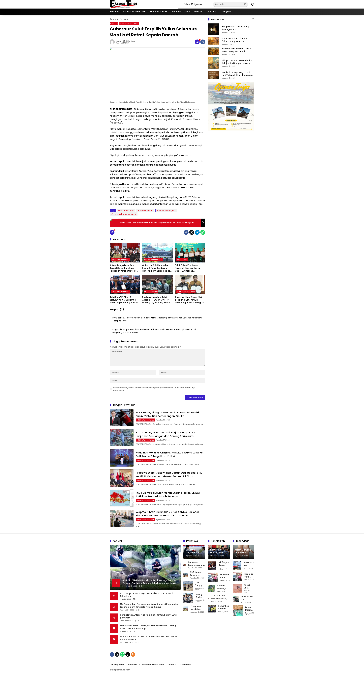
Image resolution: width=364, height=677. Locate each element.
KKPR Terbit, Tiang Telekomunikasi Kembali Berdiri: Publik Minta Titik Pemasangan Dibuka (167, 414)
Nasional (114, 23)
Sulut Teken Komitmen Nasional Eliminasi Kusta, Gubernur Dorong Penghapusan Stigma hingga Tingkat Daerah (190, 268)
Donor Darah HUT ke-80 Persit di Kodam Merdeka (249, 608)
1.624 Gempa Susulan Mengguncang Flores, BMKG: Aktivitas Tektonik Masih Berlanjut (168, 494)
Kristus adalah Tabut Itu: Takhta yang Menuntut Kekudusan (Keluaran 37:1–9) (237, 40)
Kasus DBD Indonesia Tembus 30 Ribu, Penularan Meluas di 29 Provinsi (249, 586)
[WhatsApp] (202, 232)
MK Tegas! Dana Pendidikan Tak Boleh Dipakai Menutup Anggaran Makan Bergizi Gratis (224, 563)
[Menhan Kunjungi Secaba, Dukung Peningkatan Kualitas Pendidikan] (211, 588)
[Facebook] (186, 232)
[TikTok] (127, 654)
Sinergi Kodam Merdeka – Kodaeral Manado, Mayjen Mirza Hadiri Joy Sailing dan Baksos (200, 596)
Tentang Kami (117, 664)
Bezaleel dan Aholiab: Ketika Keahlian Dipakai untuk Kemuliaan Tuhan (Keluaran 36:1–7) (236, 50)
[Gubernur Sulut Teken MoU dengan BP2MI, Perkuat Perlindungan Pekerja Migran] (190, 284)
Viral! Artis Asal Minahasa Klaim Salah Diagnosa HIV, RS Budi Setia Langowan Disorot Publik (249, 564)
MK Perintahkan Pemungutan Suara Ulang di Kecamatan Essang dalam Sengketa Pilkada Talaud (149, 605)
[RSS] (133, 654)
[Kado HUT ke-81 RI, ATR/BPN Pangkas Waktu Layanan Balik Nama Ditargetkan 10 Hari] (122, 457)
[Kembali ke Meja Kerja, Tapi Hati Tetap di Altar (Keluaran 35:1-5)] (213, 75)
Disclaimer (185, 664)
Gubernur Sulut (127, 210)
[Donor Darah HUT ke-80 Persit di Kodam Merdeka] (238, 610)
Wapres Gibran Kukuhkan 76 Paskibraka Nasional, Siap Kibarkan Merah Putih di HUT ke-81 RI (167, 513)
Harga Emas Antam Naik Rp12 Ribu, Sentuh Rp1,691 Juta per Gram (148, 616)
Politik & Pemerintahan (129, 23)
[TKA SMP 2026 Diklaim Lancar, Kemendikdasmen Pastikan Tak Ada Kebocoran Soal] (208, 598)
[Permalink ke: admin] (113, 41)
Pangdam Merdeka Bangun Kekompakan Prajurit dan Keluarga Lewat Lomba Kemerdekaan (198, 607)
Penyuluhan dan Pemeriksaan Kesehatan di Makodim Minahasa (247, 598)
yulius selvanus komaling (124, 214)
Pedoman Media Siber (152, 664)
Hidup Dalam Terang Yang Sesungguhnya (235, 28)
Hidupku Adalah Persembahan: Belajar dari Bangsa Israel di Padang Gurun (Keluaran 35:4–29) (238, 62)
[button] (245, 4)
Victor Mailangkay (167, 210)
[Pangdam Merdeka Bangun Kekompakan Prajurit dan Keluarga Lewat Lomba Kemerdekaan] (185, 609)
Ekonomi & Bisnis (151, 291)
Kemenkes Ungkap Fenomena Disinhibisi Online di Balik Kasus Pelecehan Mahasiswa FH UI (224, 607)
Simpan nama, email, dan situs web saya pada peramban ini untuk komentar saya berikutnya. (154, 389)
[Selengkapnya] (253, 19)
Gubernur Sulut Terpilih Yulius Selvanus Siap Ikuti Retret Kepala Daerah (148, 638)
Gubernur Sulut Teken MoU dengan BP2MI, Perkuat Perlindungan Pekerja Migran (189, 300)
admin (118, 41)
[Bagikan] (202, 42)
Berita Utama (182, 259)
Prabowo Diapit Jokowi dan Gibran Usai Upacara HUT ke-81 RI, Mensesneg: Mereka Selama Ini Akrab (170, 474)
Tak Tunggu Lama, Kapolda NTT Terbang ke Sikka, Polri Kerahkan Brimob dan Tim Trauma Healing (200, 584)
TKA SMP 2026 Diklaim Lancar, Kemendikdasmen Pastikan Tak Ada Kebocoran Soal (220, 597)
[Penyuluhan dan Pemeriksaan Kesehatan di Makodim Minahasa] (236, 599)
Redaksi (172, 664)
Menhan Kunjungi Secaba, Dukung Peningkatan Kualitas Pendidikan (223, 587)
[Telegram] (197, 232)
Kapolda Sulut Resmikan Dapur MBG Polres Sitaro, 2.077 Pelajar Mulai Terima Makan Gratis (225, 576)
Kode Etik (132, 664)
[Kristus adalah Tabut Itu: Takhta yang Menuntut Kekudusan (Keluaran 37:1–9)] (213, 41)
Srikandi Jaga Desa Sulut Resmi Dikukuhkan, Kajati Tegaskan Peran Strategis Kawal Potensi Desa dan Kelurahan (123, 268)
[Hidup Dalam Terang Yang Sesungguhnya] (213, 29)
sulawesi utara (146, 210)
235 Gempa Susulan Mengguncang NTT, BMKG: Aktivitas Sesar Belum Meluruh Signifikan (197, 574)
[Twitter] (191, 232)
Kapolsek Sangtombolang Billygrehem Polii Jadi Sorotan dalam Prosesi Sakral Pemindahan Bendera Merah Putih (196, 563)
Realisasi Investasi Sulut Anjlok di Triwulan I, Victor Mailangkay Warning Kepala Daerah (156, 300)
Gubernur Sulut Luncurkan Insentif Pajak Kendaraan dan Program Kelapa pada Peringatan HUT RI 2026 (156, 268)
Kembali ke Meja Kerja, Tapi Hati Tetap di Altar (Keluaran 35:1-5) (237, 74)
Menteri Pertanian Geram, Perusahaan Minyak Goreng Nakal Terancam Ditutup (148, 627)
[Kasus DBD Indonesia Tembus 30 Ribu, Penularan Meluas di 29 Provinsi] (237, 588)
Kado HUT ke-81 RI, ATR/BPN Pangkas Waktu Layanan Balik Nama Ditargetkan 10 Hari (169, 454)
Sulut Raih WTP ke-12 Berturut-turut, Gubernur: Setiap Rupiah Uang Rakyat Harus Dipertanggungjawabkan (124, 300)
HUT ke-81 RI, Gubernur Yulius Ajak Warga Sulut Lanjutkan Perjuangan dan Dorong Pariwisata (165, 434)
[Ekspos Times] (144, 4)
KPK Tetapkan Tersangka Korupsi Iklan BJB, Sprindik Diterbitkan (147, 595)
